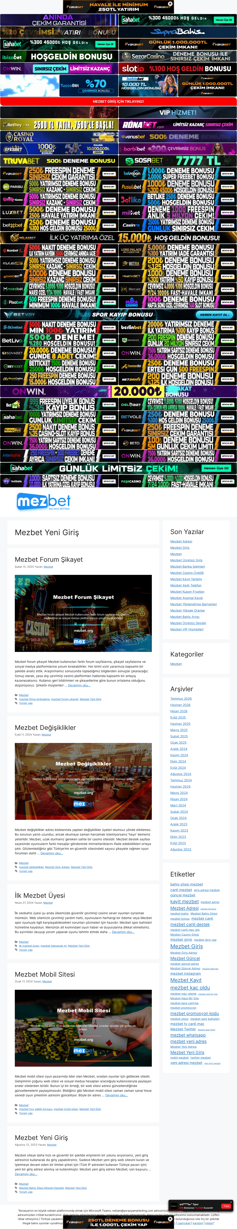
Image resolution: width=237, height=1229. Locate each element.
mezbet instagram (185, 973)
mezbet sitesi (179, 1019)
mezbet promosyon (183, 1008)
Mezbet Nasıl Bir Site (184, 998)
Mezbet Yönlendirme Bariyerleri (193, 604)
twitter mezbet (201, 1057)
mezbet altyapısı (208, 909)
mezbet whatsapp (188, 1034)
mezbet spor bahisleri (205, 1019)
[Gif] (118, 237)
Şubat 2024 (179, 812)
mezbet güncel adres (184, 964)
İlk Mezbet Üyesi (40, 895)
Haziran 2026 (180, 705)
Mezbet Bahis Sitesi (204, 913)
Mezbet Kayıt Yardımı (186, 579)
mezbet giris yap (205, 940)
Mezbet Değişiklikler (45, 727)
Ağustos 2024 (180, 774)
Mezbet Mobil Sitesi (45, 974)
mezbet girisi (181, 939)
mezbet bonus (180, 919)
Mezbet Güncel (185, 958)
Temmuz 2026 (181, 698)
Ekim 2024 (178, 761)
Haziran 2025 (180, 724)
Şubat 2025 (179, 736)
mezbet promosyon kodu (194, 1013)
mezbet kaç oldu (190, 988)
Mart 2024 (178, 805)
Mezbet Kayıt (186, 980)
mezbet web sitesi (206, 1030)
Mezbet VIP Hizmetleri (186, 629)
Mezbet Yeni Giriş (90, 699)
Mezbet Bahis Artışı (184, 617)
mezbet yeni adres (188, 1041)
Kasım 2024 (179, 755)
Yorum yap (26, 703)
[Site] (59, 173)
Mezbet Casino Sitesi (184, 934)
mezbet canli (202, 918)
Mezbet (24, 695)
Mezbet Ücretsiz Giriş (186, 560)
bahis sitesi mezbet (186, 884)
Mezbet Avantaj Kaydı (186, 598)
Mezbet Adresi (181, 541)
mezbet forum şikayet (64, 699)
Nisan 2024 (179, 799)
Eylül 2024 (178, 768)
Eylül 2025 (178, 717)
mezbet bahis (179, 913)
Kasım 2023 (179, 830)
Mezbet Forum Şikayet (49, 559)
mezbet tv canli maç (187, 1024)
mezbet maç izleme (183, 994)
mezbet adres (210, 902)
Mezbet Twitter (183, 1029)
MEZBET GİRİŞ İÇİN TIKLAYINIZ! (118, 101)
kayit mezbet (184, 901)
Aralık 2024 (178, 749)
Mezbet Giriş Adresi (57, 867)
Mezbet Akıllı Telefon (185, 585)
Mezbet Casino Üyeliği (187, 573)
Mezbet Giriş (179, 548)
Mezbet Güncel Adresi (185, 968)
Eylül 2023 (178, 843)
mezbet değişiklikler (31, 867)
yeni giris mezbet (212, 1063)
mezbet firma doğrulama (34, 699)
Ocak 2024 (178, 818)
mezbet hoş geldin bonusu (35, 1109)
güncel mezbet (182, 895)
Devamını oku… (79, 685)
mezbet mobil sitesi (66, 1109)
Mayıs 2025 (179, 730)
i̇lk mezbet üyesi (29, 945)
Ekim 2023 (178, 837)
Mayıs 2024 (179, 793)
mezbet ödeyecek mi (54, 945)
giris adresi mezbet (207, 890)
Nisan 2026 (179, 711)
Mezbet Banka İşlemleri (187, 566)
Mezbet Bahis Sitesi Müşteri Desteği (41, 1187)
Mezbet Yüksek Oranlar (187, 610)
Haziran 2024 (180, 786)
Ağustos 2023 (180, 849)
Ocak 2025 (178, 742)
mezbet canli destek (190, 924)
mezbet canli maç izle (185, 930)
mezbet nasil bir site (208, 994)
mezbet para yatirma (184, 1003)
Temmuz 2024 (181, 780)
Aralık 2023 (178, 824)
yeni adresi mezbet (186, 1063)
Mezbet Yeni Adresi (183, 1047)
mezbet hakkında (210, 969)
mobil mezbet (179, 1057)
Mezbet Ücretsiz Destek (188, 623)
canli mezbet (181, 890)
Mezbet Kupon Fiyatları (187, 592)
